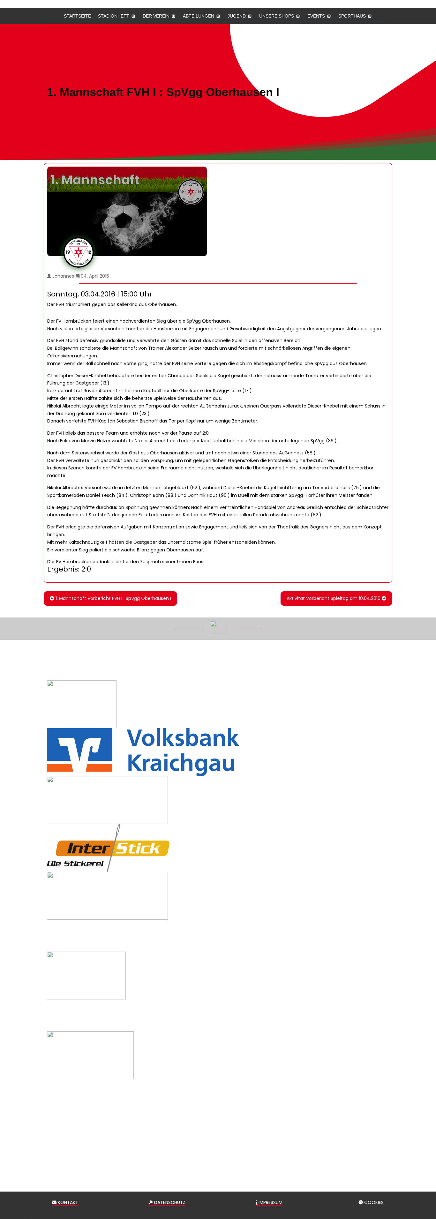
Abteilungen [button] (198, 16)
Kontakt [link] (67, 1202)
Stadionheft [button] (113, 16)
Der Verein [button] (156, 16)
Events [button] (316, 16)
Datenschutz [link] (169, 1202)
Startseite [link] (77, 16)
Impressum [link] (269, 1202)
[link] (110, 598)
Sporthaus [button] (352, 16)
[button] (426, 1172)
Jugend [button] (237, 16)
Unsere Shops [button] (276, 16)
